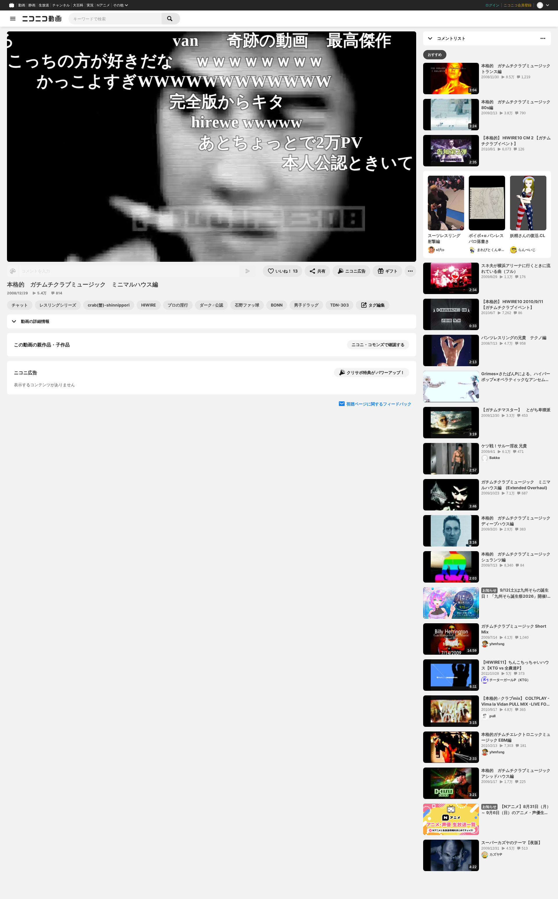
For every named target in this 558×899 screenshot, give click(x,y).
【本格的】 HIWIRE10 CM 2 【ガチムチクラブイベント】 (516, 140)
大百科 (78, 5)
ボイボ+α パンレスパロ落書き (486, 238)
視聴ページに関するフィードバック (379, 553)
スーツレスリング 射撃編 (446, 238)
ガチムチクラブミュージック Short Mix (513, 629)
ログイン (492, 5)
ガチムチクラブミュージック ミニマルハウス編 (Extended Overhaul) (515, 484)
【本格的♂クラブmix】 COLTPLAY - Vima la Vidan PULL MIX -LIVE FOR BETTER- (515, 701)
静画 (31, 5)
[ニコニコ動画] (42, 19)
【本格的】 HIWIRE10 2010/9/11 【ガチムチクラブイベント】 (512, 304)
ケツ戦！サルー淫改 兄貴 (504, 445)
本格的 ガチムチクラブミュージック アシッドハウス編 (516, 773)
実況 (90, 5)
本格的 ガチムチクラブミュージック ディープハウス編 (516, 520)
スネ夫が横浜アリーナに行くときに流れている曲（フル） (515, 268)
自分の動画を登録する (47, 444)
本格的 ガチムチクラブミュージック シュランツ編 (516, 556)
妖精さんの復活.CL (527, 235)
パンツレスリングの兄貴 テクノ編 (513, 337)
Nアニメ (103, 5)
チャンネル (61, 5)
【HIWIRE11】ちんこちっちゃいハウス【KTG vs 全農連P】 (515, 665)
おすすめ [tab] (435, 54)
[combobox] (115, 18)
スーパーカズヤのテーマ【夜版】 (511, 842)
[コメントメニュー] (543, 38)
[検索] (171, 18)
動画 (21, 5)
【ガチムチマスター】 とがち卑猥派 (515, 409)
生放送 (44, 5)
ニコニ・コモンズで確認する (378, 344)
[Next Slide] (404, 498)
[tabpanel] (487, 467)
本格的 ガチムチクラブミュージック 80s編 (516, 104)
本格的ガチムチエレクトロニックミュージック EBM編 (515, 737)
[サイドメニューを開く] (13, 18)
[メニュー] (410, 271)
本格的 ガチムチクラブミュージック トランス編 (516, 68)
